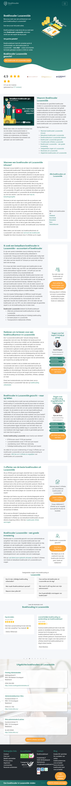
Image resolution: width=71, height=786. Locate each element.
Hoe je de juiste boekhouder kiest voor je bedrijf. (59, 767)
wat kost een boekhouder (31, 233)
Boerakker (52, 220)
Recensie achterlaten (10, 767)
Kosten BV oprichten (60, 754)
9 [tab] (47, 658)
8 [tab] (44, 658)
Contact (6, 754)
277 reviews (17, 87)
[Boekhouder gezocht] (57, 536)
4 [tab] (33, 658)
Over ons (6, 756)
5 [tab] (35, 658)
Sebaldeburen (53, 224)
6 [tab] (38, 658)
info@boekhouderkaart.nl (45, 764)
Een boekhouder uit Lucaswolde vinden (17, 60)
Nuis (50, 222)
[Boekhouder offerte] (57, 482)
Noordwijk (52, 218)
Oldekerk (52, 215)
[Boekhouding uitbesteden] (57, 270)
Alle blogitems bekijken (60, 776)
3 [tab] (30, 658)
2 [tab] (27, 658)
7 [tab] (41, 658)
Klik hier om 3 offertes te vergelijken (22, 454)
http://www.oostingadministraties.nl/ (17, 685)
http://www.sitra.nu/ (11, 709)
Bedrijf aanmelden (10, 758)
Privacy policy (8, 761)
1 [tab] (24, 658)
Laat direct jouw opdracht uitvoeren (19, 558)
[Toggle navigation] (64, 4)
